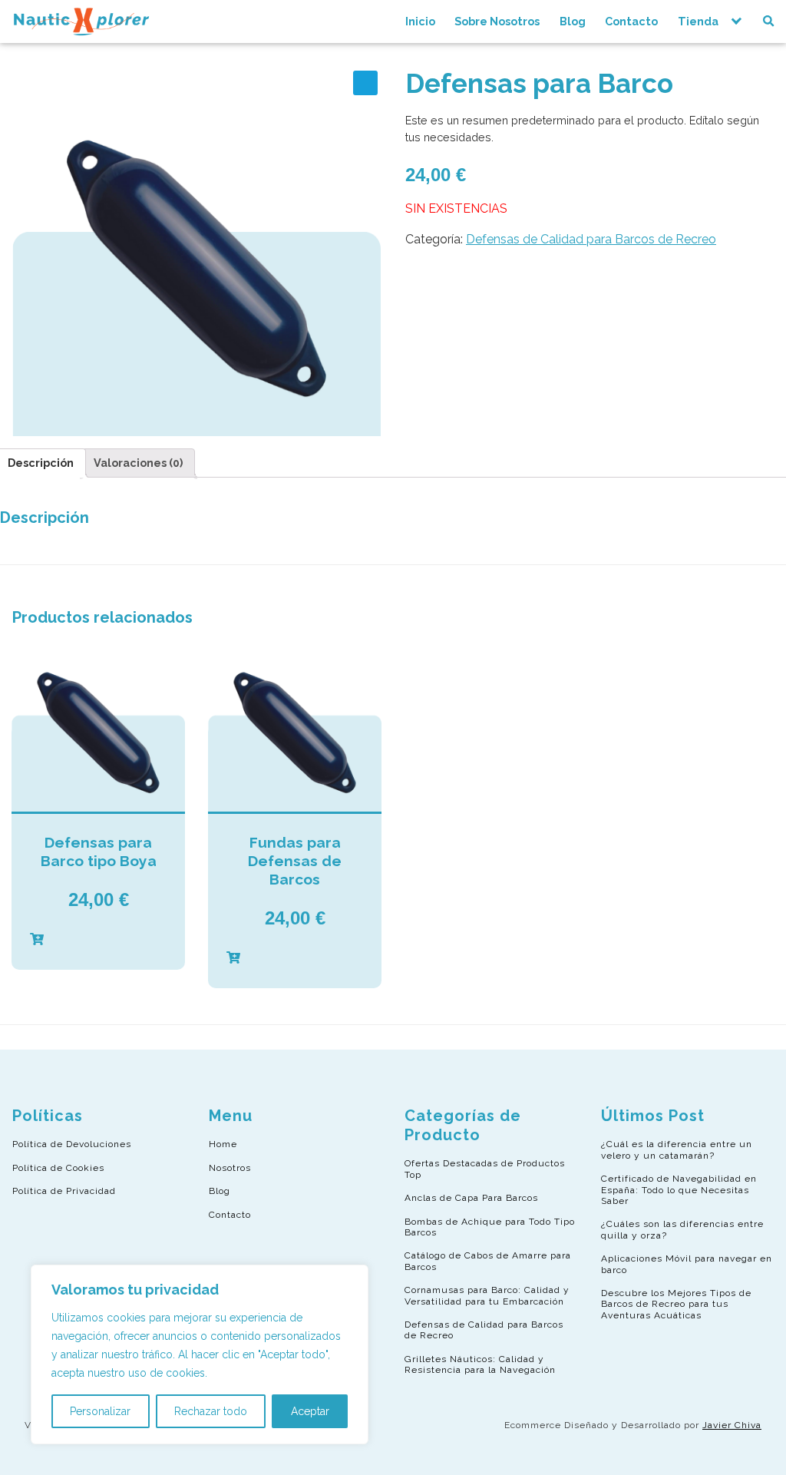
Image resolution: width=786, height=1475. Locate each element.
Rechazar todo (210, 1411)
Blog (573, 21)
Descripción (41, 462)
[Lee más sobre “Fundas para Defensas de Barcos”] (294, 958)
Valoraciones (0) (138, 462)
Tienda (698, 21)
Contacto (631, 21)
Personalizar (100, 1411)
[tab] (138, 463)
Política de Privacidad (64, 1191)
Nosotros (230, 1167)
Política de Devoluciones (71, 1144)
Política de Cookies (58, 1167)
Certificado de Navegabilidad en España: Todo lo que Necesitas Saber (679, 1189)
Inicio (420, 21)
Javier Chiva (731, 1425)
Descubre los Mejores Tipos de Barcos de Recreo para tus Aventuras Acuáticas (676, 1304)
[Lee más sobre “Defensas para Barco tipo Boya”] (98, 940)
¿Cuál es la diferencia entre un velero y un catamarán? (676, 1149)
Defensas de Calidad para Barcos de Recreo (591, 239)
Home (223, 1144)
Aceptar (310, 1411)
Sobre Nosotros (497, 21)
